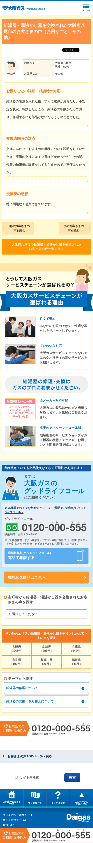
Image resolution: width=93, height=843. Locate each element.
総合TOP (8, 825)
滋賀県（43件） (76, 662)
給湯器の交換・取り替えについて (30, 701)
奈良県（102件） (16, 662)
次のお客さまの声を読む (73, 228)
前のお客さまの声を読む (19, 228)
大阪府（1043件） (16, 648)
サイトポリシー (12, 820)
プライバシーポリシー (16, 815)
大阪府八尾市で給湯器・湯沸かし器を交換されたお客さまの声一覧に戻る (46, 247)
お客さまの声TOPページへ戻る (29, 756)
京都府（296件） (46, 648)
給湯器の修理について (22, 688)
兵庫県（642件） (76, 648)
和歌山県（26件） (46, 662)
